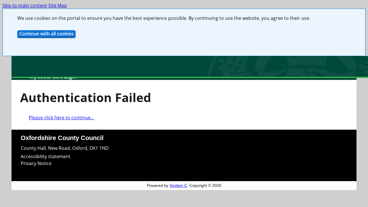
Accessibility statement (45, 156)
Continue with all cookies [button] (46, 33)
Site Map (57, 5)
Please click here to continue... (61, 117)
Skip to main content (24, 5)
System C (178, 185)
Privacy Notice (36, 163)
